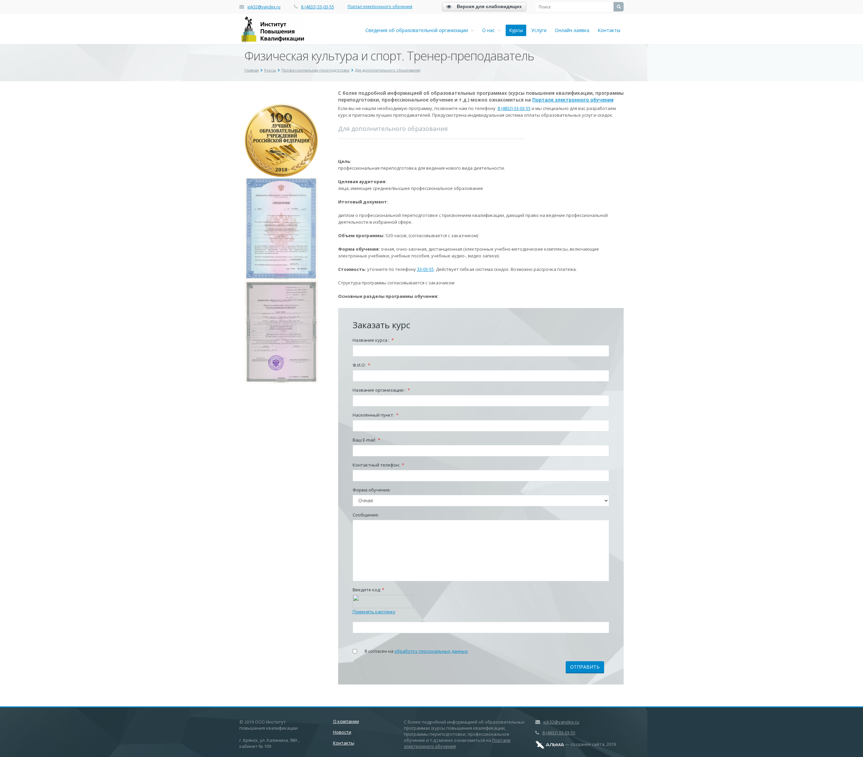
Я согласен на (416, 651)
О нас (490, 30)
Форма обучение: (372, 490)
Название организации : (381, 390)
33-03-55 (425, 269)
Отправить (585, 667)
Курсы (516, 30)
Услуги (538, 30)
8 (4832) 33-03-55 (317, 7)
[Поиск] (619, 6)
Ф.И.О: (361, 365)
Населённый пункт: (375, 415)
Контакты (609, 30)
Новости (342, 732)
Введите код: (368, 590)
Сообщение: (366, 515)
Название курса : (373, 340)
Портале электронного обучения (573, 99)
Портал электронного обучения (380, 6)
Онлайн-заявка (572, 30)
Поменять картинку (374, 612)
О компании (346, 721)
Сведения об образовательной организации (418, 30)
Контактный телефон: (378, 465)
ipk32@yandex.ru (263, 7)
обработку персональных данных (431, 651)
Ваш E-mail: (366, 440)
